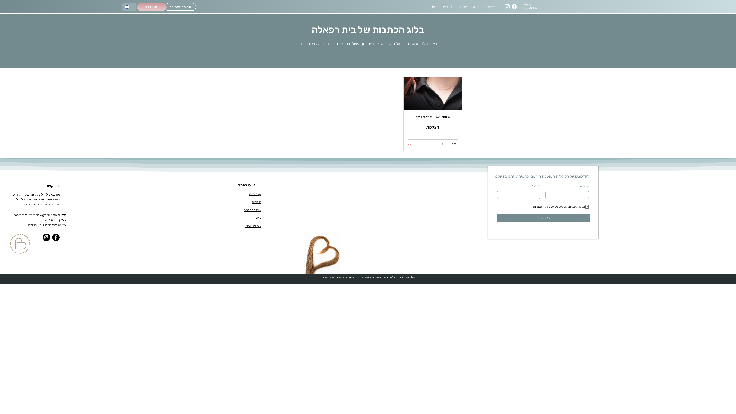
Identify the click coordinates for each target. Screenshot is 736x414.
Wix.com (376, 277)
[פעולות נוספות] (408, 118)
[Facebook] (514, 6)
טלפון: (62, 220)
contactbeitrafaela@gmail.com (35, 215)
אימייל (537, 186)
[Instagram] (507, 6)
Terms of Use (390, 277)
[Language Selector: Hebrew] (129, 7)
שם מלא (584, 186)
